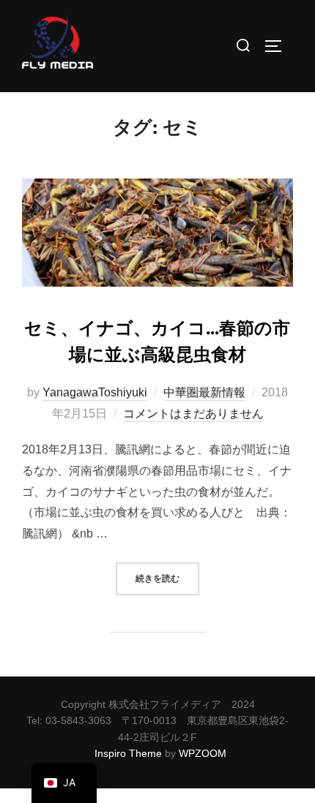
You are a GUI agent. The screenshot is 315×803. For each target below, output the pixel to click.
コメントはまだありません (193, 413)
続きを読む (167, 573)
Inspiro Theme (128, 753)
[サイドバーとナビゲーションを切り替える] (278, 46)
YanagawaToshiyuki (94, 392)
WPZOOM (202, 753)
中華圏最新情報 (204, 392)
